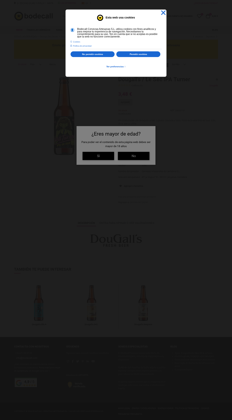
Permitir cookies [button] (138, 54)
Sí (98, 156)
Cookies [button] (76, 42)
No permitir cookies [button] (92, 54)
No (134, 156)
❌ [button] (163, 12)
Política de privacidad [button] (82, 46)
